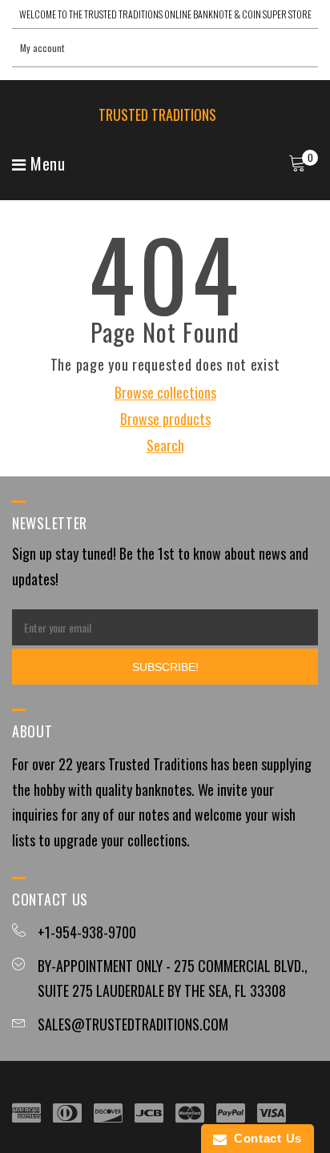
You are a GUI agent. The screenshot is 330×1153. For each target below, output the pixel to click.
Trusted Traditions (157, 114)
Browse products (165, 418)
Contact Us (264, 1138)
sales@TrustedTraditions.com (133, 1024)
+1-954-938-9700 (87, 932)
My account (42, 47)
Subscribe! (165, 667)
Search (165, 445)
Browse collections (165, 392)
